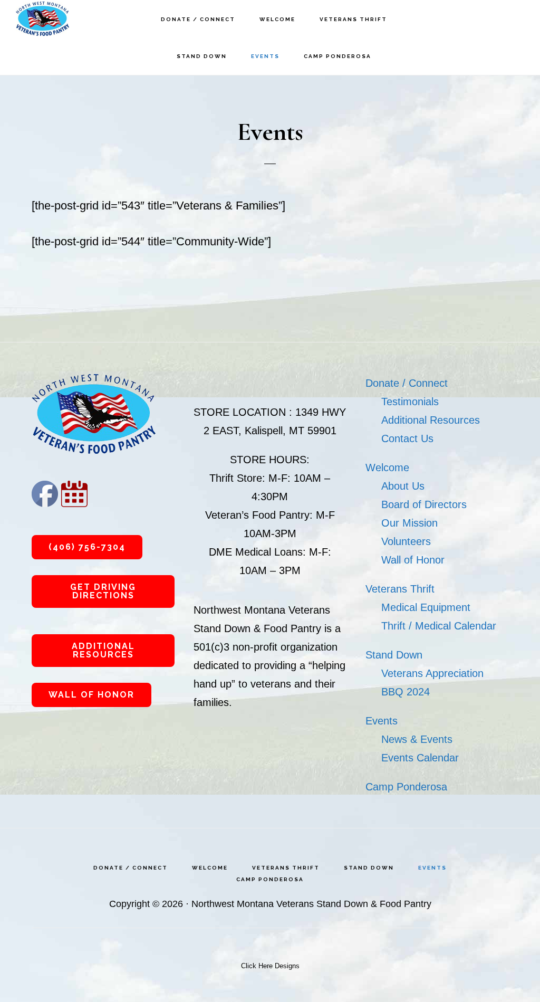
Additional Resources (103, 650)
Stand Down (393, 655)
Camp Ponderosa (406, 787)
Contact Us (407, 438)
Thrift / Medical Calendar (438, 626)
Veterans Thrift (400, 589)
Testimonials (410, 401)
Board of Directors (424, 504)
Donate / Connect (406, 383)
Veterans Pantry (68, 19)
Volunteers (406, 541)
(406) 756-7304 (87, 547)
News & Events (416, 739)
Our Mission (409, 523)
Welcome (387, 467)
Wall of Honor (91, 695)
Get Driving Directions (103, 591)
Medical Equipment (425, 607)
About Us (403, 486)
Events (381, 721)
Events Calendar (420, 758)
